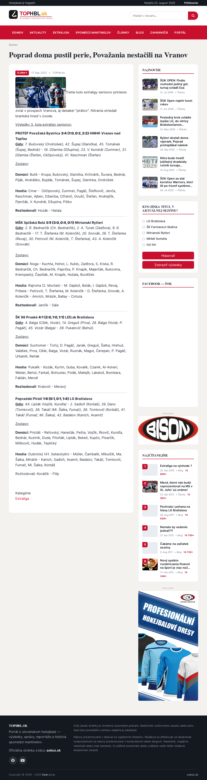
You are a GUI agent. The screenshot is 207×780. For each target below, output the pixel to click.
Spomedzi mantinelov (93, 32)
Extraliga (61, 32)
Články (123, 32)
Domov (17, 32)
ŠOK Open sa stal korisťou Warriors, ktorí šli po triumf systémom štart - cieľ (176, 182)
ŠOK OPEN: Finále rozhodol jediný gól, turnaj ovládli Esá (174, 84)
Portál (180, 32)
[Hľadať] (193, 16)
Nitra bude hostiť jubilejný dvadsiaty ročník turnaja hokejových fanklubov (175, 161)
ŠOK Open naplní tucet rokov (176, 102)
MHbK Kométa (157, 239)
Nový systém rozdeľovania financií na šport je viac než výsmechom (175, 564)
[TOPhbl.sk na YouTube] (23, 760)
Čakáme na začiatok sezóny (174, 545)
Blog (140, 32)
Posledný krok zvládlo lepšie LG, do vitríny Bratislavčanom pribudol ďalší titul (175, 121)
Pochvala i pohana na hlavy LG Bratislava (175, 508)
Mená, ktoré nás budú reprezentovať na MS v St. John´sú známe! (176, 486)
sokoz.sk (53, 750)
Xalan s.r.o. (48, 774)
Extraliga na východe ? (176, 465)
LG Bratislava (156, 221)
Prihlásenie (191, 2)
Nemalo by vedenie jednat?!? (174, 528)
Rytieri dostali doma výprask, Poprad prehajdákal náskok (174, 141)
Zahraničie (159, 32)
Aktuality (38, 32)
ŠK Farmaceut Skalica (162, 227)
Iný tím (151, 244)
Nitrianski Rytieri (158, 233)
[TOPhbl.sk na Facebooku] (13, 760)
